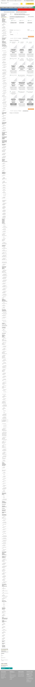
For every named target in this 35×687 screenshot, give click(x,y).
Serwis (15, 7)
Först (30, 7)
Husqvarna (20, 7)
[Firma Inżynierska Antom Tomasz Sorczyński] (6, 4)
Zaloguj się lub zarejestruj (30, 0)
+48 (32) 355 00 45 (12, 0)
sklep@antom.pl (29, 680)
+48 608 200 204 (19, 0)
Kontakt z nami (3, 0)
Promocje (11, 7)
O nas (3, 7)
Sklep (6, 7)
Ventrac (25, 7)
